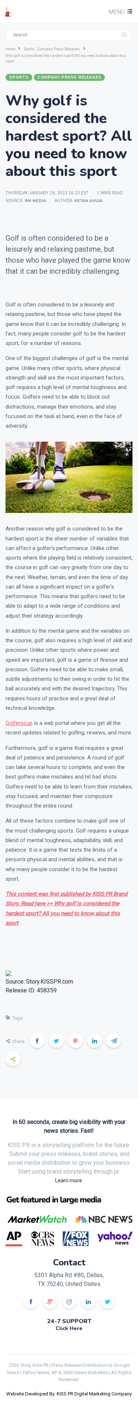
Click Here (69, 1328)
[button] (119, 11)
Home (10, 49)
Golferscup (19, 723)
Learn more (68, 1180)
